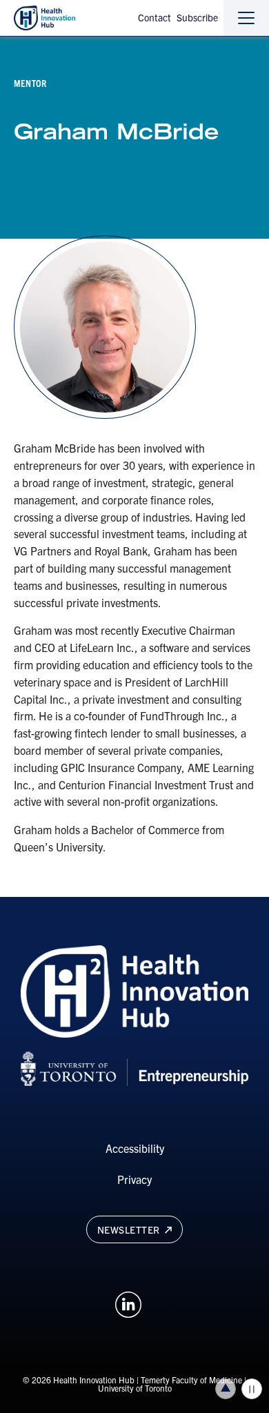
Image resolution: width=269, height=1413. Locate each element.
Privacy (134, 1179)
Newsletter (130, 1229)
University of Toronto (135, 1388)
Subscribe (197, 17)
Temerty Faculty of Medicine (191, 1379)
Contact (154, 17)
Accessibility (135, 1148)
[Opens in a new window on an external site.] (128, 1303)
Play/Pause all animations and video (251, 1389)
